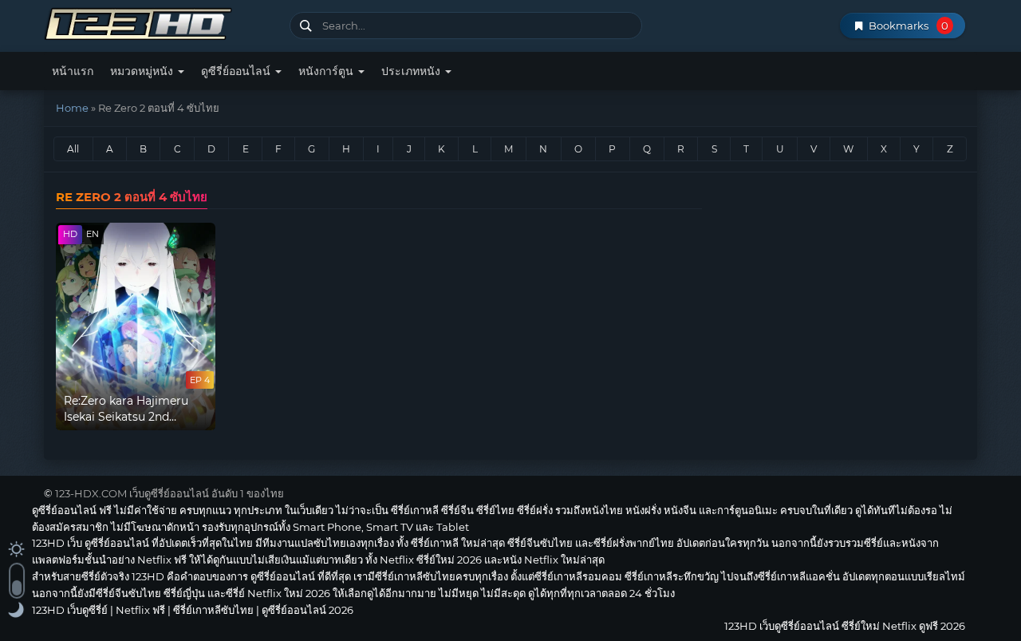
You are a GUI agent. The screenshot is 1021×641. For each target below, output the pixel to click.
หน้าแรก (72, 71)
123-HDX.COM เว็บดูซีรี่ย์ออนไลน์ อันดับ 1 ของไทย (169, 493)
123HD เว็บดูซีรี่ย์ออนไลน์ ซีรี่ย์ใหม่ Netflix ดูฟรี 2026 (161, 22)
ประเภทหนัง (412, 71)
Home (72, 107)
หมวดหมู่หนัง (143, 71)
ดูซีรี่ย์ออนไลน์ (237, 71)
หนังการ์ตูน (327, 71)
